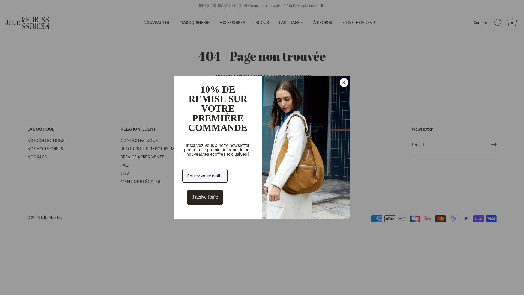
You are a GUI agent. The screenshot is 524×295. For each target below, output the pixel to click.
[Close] (343, 82)
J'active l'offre (205, 197)
